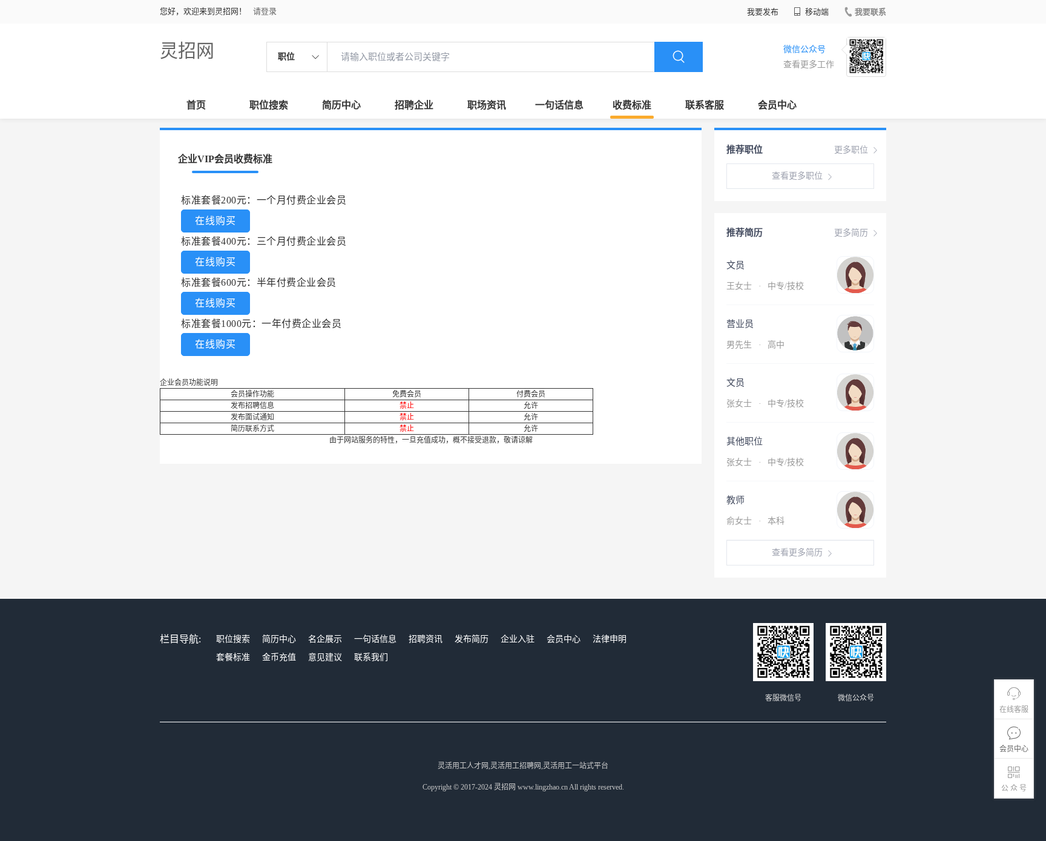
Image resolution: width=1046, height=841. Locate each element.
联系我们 (371, 657)
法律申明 (610, 639)
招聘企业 (414, 105)
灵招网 (187, 51)
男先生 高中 (755, 344)
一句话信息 (559, 105)
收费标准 (632, 105)
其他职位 (744, 441)
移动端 (816, 11)
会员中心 (777, 105)
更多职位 (851, 149)
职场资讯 (486, 105)
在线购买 (215, 221)
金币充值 (279, 657)
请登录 (265, 11)
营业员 (740, 324)
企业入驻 (518, 639)
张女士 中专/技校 (765, 403)
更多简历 (851, 232)
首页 (196, 105)
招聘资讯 (425, 639)
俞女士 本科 (755, 521)
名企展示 (325, 639)
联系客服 (704, 105)
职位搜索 (268, 105)
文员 (735, 265)
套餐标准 (233, 657)
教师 (735, 500)
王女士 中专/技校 (765, 286)
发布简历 (471, 639)
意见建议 (325, 657)
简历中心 (341, 105)
